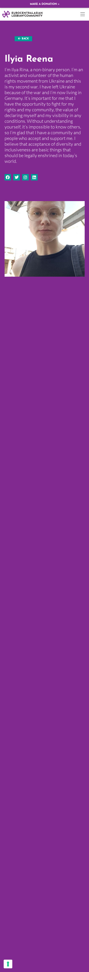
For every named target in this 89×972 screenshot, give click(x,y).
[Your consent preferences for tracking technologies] (8, 964)
